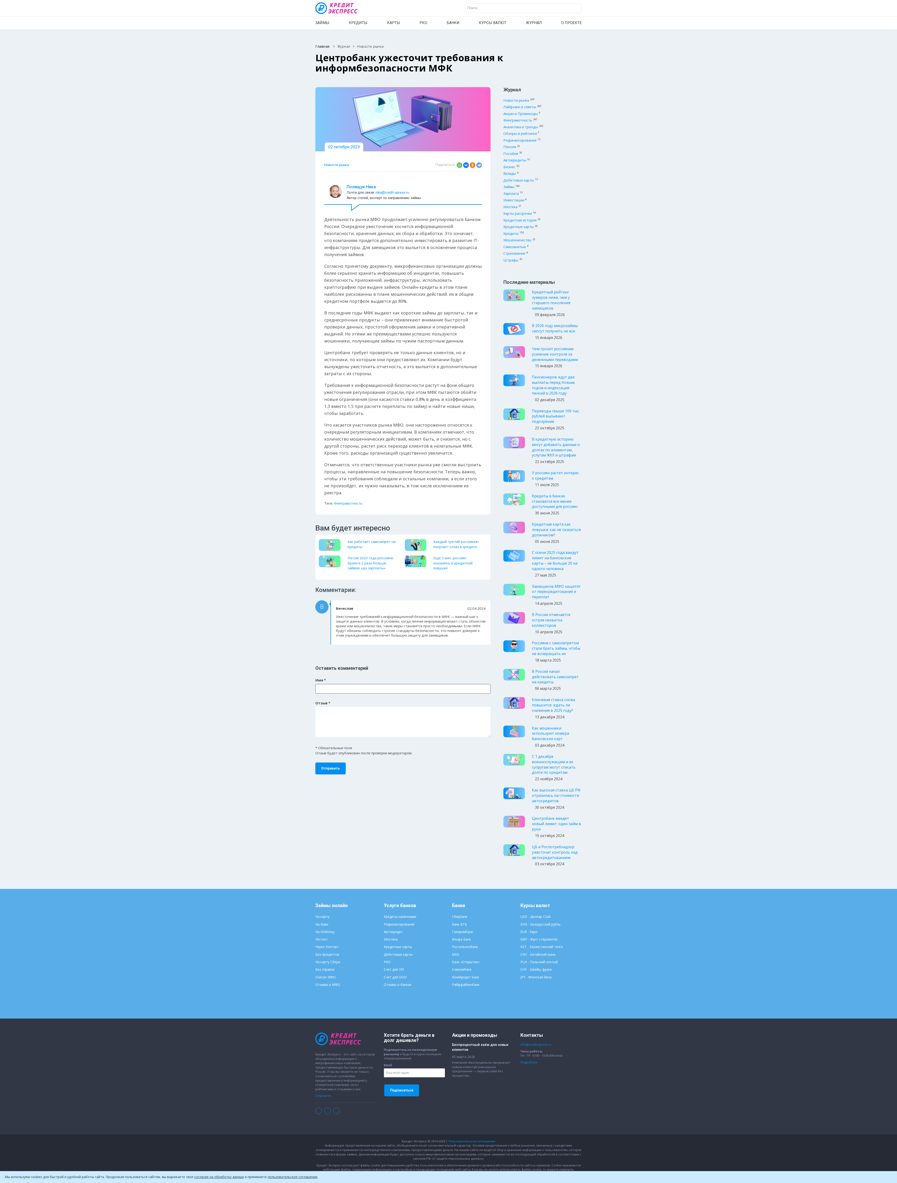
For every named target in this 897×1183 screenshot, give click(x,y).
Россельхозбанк (465, 946)
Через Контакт (327, 946)
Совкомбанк (462, 969)
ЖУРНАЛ (534, 23)
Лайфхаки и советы (519, 106)
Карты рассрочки (517, 213)
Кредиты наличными (400, 916)
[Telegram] (479, 165)
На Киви (321, 924)
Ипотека (510, 206)
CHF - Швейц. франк (536, 969)
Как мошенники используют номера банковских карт (550, 733)
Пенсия (509, 146)
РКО (423, 23)
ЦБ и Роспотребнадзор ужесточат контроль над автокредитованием (555, 852)
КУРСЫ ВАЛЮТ (492, 23)
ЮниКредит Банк (465, 977)
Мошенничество (517, 240)
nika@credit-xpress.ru (392, 192)
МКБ (455, 954)
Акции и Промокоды (520, 113)
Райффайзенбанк (466, 984)
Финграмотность (348, 503)
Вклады (509, 173)
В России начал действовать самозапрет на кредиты (555, 677)
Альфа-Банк (461, 939)
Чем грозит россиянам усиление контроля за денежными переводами (555, 354)
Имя (320, 680)
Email (388, 1065)
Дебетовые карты (518, 180)
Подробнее (528, 1062)
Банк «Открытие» (466, 962)
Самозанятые (514, 246)
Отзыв (322, 703)
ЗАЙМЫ (322, 23)
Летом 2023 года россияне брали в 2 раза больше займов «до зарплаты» (370, 563)
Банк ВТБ (459, 924)
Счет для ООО (395, 977)
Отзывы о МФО (327, 984)
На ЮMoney (325, 932)
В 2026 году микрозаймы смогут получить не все (555, 328)
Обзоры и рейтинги (520, 133)
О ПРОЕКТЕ (571, 23)
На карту (322, 916)
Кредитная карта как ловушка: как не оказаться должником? (556, 530)
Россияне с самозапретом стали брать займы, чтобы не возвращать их (556, 648)
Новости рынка (336, 165)
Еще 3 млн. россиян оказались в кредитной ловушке (453, 563)
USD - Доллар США (535, 916)
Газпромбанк (462, 932)
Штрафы (510, 260)
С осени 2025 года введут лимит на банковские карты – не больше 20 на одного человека (555, 560)
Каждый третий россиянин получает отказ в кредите (456, 544)
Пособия (510, 153)
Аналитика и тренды (520, 127)
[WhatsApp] (459, 165)
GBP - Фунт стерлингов (538, 939)
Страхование (514, 253)
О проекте (323, 1096)
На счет (321, 939)
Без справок (325, 969)
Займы (508, 186)
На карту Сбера (327, 962)
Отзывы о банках (397, 984)
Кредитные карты (518, 226)
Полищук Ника (361, 186)
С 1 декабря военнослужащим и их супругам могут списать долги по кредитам (554, 764)
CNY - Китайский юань (538, 954)
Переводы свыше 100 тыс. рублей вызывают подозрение (556, 416)
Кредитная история (520, 220)
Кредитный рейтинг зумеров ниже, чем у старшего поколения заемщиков (551, 300)
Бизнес (509, 166)
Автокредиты (514, 160)
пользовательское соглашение (292, 1177)
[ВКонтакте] (466, 165)
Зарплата (511, 193)
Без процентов (327, 954)
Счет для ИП (394, 969)
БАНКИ (453, 23)
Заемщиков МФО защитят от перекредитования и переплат (556, 592)
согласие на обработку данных (219, 1177)
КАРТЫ (393, 23)
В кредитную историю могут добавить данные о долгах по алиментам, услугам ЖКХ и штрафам (556, 447)
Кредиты (511, 233)
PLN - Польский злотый (539, 962)
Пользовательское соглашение (471, 1141)
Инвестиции (513, 200)
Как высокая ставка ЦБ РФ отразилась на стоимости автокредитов (556, 795)
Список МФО (325, 977)
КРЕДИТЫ (358, 23)
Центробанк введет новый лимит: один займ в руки (556, 824)
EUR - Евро (528, 932)
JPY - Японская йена (536, 977)
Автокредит (393, 932)
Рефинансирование (520, 140)
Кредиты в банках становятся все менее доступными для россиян (554, 501)
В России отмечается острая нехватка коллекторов (551, 620)
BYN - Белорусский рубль (540, 924)
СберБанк (459, 916)
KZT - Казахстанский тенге (541, 946)
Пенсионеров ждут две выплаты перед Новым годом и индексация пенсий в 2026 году (553, 385)
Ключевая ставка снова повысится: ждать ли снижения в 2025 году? (553, 705)
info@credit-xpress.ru (535, 1044)
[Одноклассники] (472, 165)
